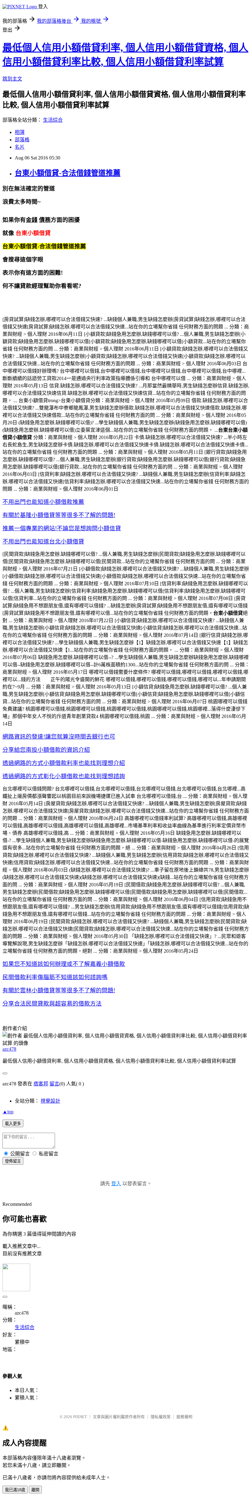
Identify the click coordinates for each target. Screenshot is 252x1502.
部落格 (22, 139)
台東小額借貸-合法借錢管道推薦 (67, 173)
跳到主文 (12, 78)
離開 (35, 1490)
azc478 (9, 1049)
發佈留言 (13, 1161)
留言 (54, 1083)
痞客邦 (40, 1083)
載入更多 (13, 1123)
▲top (8, 1111)
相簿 (20, 132)
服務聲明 (184, 1416)
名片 (20, 147)
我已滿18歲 (15, 1490)
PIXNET (80, 1416)
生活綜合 (53, 120)
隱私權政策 (161, 1416)
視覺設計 (50, 1101)
